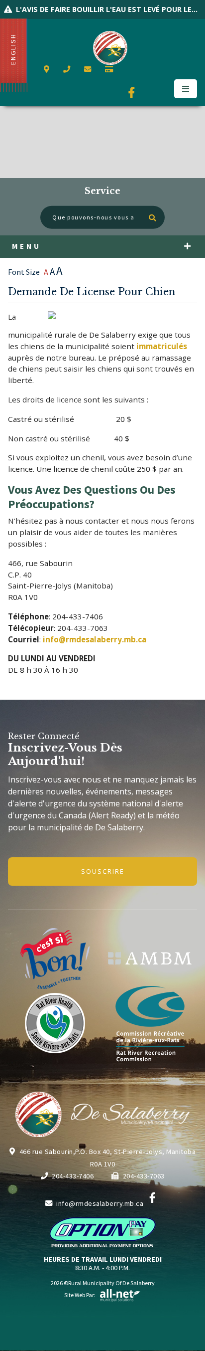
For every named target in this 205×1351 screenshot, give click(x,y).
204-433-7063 (144, 1175)
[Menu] (185, 88)
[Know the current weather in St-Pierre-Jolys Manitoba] (127, 69)
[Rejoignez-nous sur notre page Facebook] (133, 93)
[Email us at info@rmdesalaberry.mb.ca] (89, 69)
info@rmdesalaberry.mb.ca (99, 1203)
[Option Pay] (111, 69)
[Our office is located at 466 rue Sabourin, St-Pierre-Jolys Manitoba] (48, 69)
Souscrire (102, 871)
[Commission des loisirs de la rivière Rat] (149, 1023)
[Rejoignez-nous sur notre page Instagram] (162, 93)
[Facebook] (152, 1198)
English (13, 49)
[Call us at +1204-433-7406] (68, 69)
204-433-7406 (73, 1175)
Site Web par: (80, 1295)
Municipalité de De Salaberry (110, 48)
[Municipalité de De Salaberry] (149, 958)
